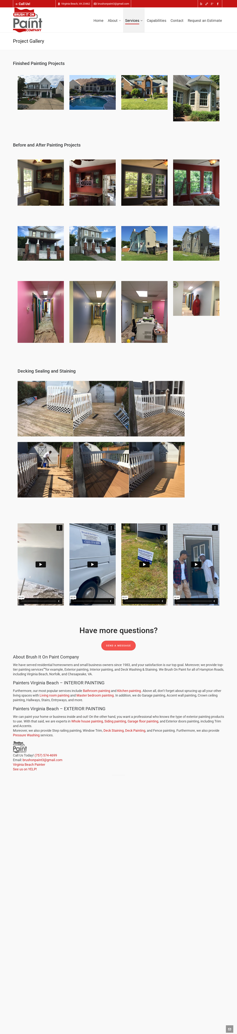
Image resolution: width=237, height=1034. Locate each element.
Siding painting (115, 721)
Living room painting (54, 695)
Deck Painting (135, 730)
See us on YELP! (25, 769)
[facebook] (218, 4)
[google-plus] (213, 4)
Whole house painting (87, 721)
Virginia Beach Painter (29, 764)
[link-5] (207, 4)
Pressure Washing (26, 735)
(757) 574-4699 (42, 4)
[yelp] (201, 4)
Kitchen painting (129, 691)
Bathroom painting (96, 691)
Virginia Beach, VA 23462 (75, 3)
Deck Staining (114, 730)
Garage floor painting (143, 721)
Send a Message (118, 645)
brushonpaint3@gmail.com (113, 3)
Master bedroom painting (95, 695)
